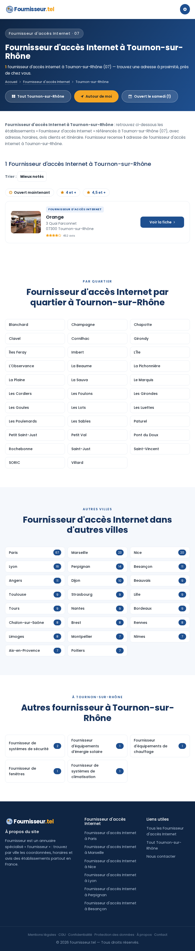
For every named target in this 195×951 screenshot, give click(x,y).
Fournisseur (34, 9)
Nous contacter (161, 856)
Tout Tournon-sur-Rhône (40, 96)
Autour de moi (99, 96)
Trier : (11, 176)
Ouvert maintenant (32, 192)
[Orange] (26, 222)
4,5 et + (99, 192)
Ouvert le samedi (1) (152, 96)
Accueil (11, 81)
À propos (144, 934)
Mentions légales (42, 934)
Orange (55, 217)
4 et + (71, 192)
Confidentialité (80, 934)
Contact (160, 934)
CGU (62, 934)
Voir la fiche (161, 222)
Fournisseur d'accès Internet (46, 81)
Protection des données (114, 934)
